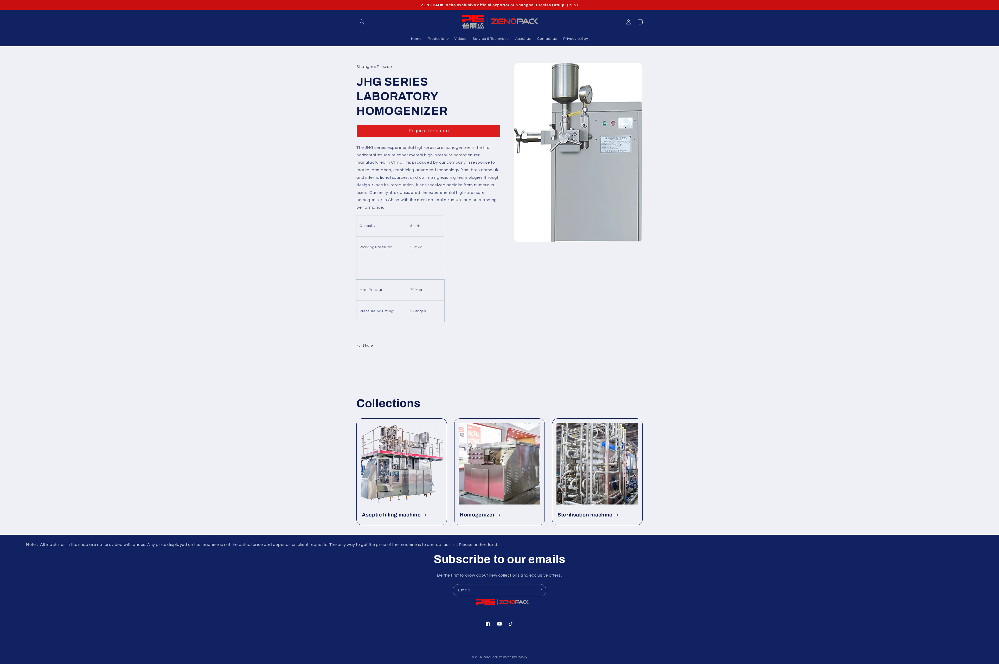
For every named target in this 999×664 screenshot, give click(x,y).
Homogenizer (477, 515)
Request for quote (429, 131)
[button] (362, 22)
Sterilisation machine (585, 515)
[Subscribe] (540, 590)
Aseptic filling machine (391, 515)
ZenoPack (490, 657)
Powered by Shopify (513, 657)
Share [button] (367, 345)
